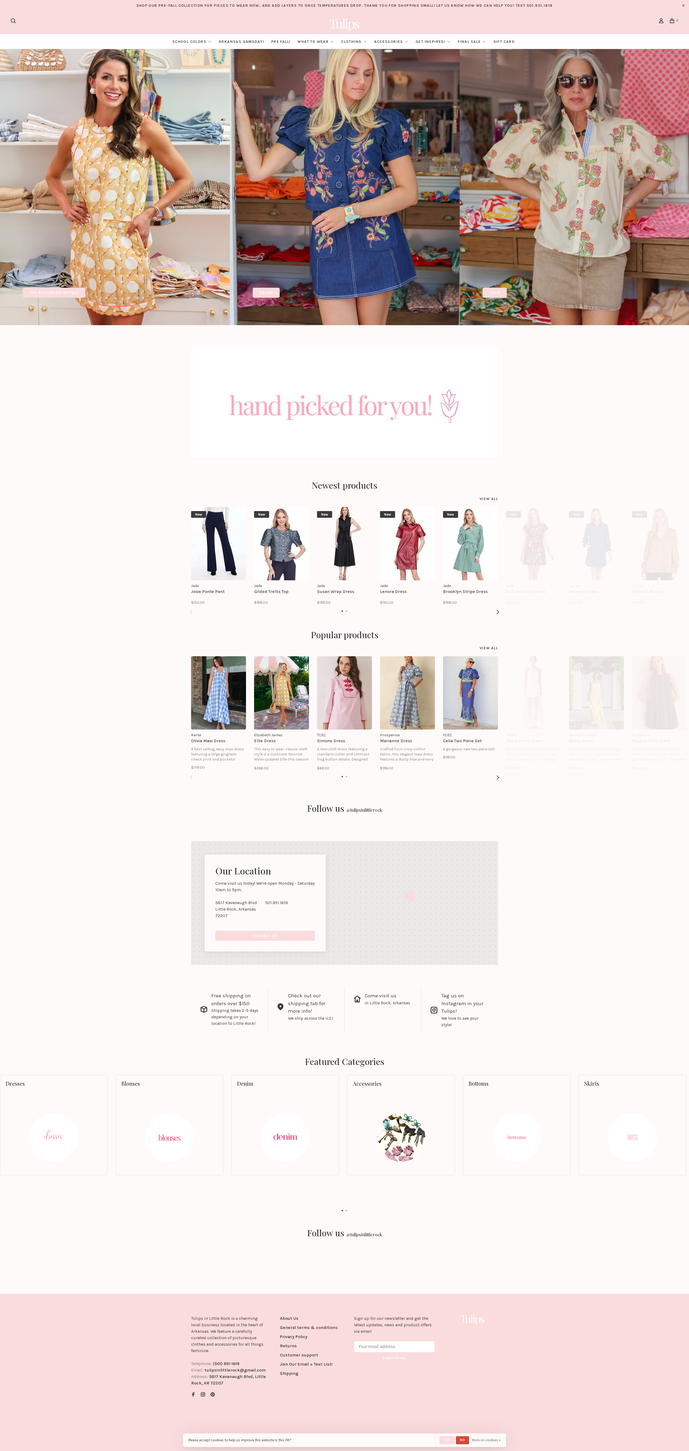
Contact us (265, 935)
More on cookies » (486, 1440)
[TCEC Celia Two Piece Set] (470, 693)
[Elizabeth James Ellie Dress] (281, 693)
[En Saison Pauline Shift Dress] (659, 693)
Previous (191, 612)
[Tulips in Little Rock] (472, 1319)
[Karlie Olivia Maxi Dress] (218, 693)
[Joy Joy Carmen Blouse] (659, 543)
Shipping (289, 1373)
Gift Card (504, 41)
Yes (447, 1440)
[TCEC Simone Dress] (344, 693)
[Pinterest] (212, 1394)
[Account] (662, 21)
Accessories (388, 41)
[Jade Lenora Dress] (407, 543)
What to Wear (313, 41)
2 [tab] (346, 1210)
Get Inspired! (430, 41)
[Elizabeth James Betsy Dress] (596, 693)
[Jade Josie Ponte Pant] (218, 543)
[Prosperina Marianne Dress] (407, 693)
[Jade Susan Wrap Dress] (344, 543)
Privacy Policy (293, 1336)
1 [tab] (342, 1210)
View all (489, 499)
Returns (288, 1345)
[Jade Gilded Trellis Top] (281, 543)
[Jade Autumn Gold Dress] (533, 543)
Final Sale (470, 41)
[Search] (14, 21)
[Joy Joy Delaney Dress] (596, 543)
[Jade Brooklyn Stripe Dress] (470, 543)
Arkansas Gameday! (241, 41)
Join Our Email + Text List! (306, 1364)
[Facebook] (193, 1394)
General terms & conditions (309, 1327)
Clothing (351, 41)
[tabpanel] (115, 187)
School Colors (189, 41)
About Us (289, 1318)
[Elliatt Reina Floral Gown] (533, 693)
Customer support (299, 1355)
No (462, 1440)
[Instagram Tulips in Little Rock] (203, 1394)
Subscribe (394, 1358)
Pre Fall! (281, 41)
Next (498, 612)
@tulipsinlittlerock (364, 810)
